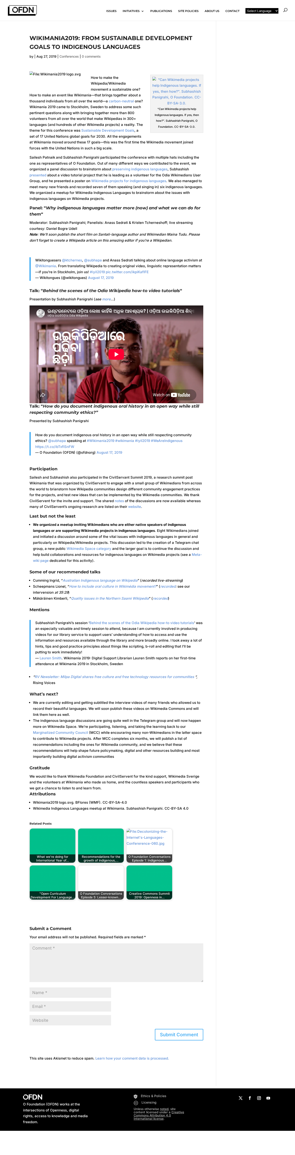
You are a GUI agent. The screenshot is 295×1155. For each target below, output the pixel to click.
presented (38, 175)
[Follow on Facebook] (250, 1098)
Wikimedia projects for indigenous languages (128, 181)
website (134, 506)
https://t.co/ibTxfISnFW (54, 446)
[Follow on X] (240, 1098)
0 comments (91, 56)
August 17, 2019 (101, 277)
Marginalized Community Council (60, 732)
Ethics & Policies (153, 1096)
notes (119, 501)
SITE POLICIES (188, 11)
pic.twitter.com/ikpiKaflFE (127, 272)
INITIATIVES (131, 11)
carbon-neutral (121, 101)
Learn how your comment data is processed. (132, 1058)
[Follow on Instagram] (259, 1098)
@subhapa (93, 260)
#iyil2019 (97, 272)
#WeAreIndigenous (167, 440)
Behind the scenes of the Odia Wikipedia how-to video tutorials (141, 623)
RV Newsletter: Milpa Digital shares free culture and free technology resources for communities (114, 677)
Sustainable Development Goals (107, 130)
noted (164, 1109)
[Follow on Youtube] (268, 1098)
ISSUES (111, 11)
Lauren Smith (51, 658)
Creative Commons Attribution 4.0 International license (159, 1115)
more (106, 299)
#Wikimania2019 (100, 440)
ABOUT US (212, 11)
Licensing (149, 1102)
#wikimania (124, 440)
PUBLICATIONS (161, 11)
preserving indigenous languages (140, 169)
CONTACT (232, 11)
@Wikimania (45, 266)
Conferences (69, 56)
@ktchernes (72, 260)
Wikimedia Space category (89, 548)
